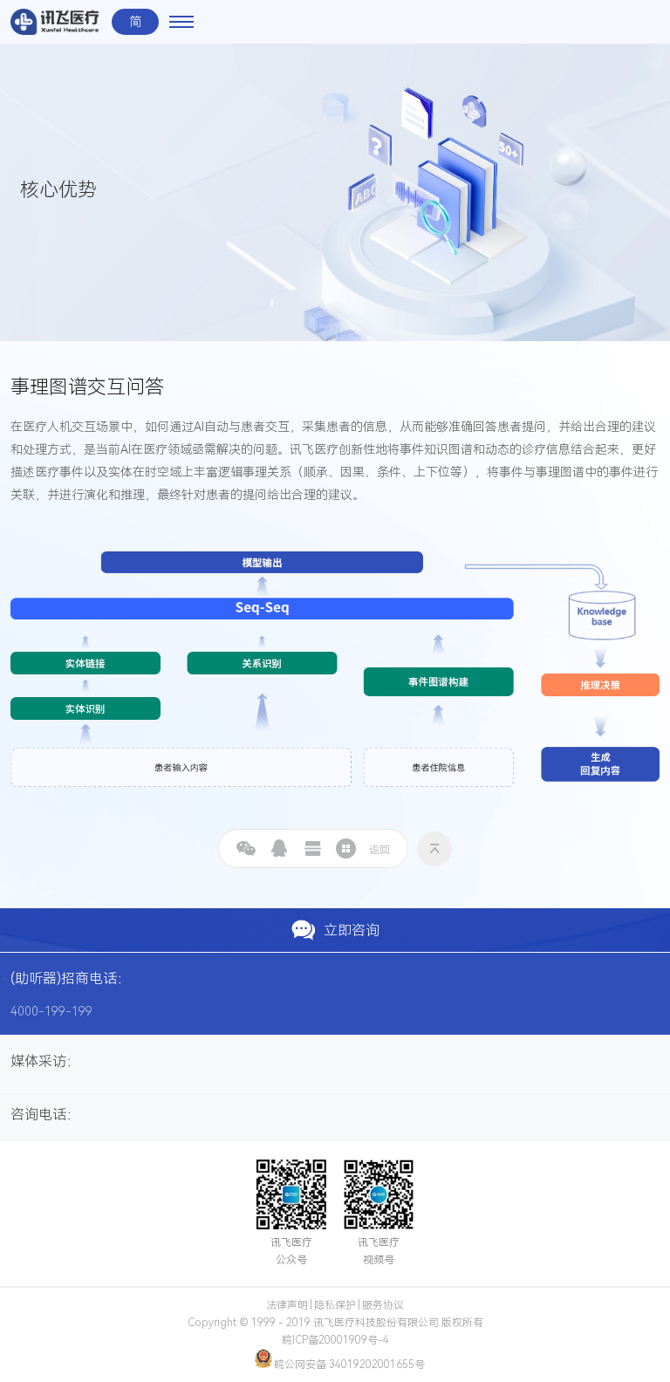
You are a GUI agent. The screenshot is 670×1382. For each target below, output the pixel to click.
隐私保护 (335, 1305)
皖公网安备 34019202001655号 (349, 1364)
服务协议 (383, 1305)
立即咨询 (351, 930)
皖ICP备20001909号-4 (335, 1340)
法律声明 (287, 1305)
